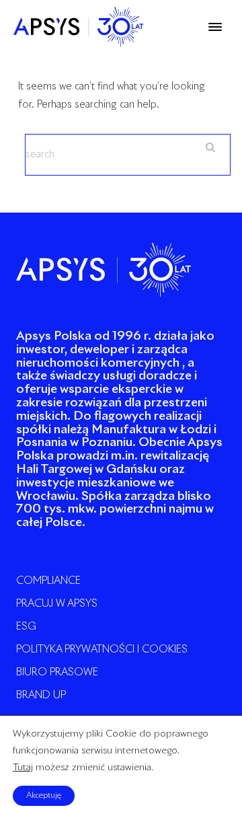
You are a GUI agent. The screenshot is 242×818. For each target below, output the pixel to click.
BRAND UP (41, 695)
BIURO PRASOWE (57, 672)
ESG (26, 627)
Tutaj (23, 768)
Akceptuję (43, 796)
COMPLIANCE (48, 581)
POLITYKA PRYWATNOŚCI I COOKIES (102, 649)
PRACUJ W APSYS (56, 604)
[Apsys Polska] (78, 27)
